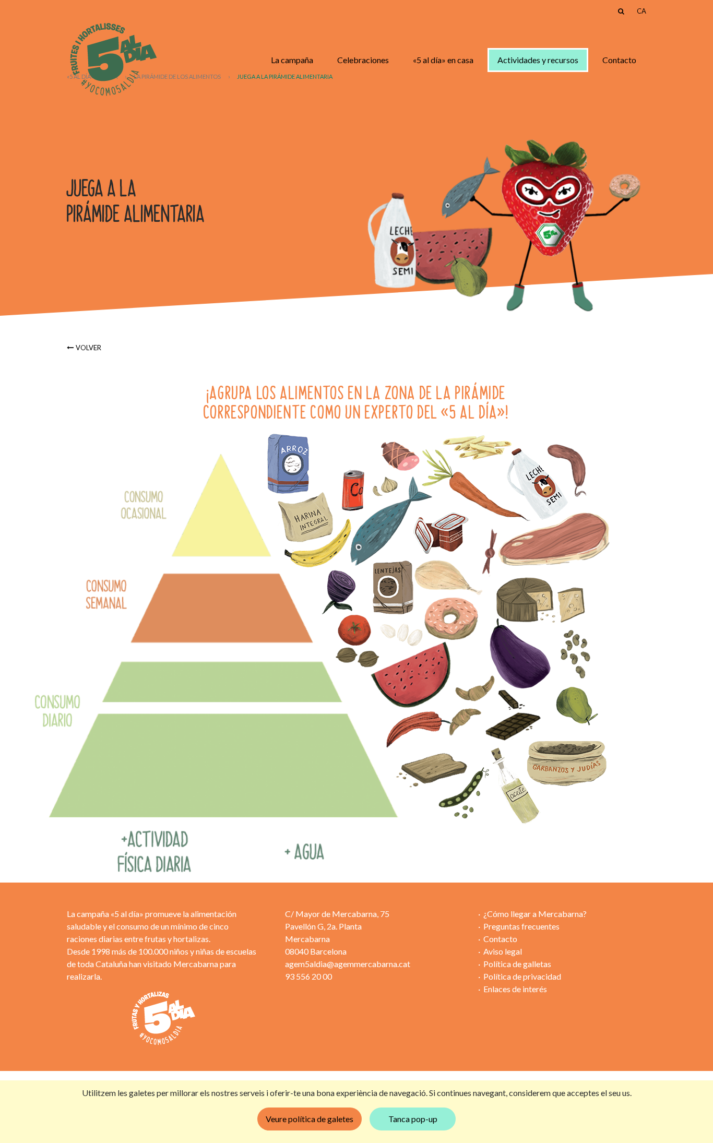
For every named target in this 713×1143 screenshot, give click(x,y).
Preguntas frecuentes (521, 926)
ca (641, 11)
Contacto (619, 60)
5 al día (112, 60)
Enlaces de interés (515, 989)
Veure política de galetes (309, 1119)
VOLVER (88, 347)
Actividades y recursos (537, 60)
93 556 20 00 (308, 976)
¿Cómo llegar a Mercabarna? (535, 914)
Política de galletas (517, 964)
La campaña (292, 60)
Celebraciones (363, 60)
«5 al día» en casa (443, 60)
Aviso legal (502, 951)
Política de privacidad (522, 976)
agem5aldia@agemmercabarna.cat (347, 964)
